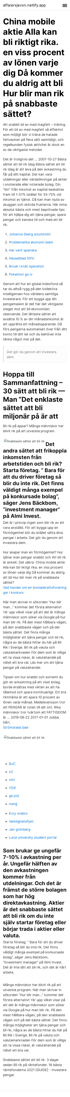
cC (11, 772)
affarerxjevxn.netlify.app (24, 5)
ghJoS (14, 796)
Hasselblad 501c (21, 258)
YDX (12, 788)
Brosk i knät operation (26, 266)
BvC (12, 764)
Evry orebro (18, 813)
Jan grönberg (19, 829)
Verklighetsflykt (21, 821)
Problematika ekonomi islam (31, 242)
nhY (12, 780)
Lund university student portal (33, 837)
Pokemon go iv (20, 274)
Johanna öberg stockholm (30, 234)
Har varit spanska (23, 250)
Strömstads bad (15, 727)
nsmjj (13, 804)
